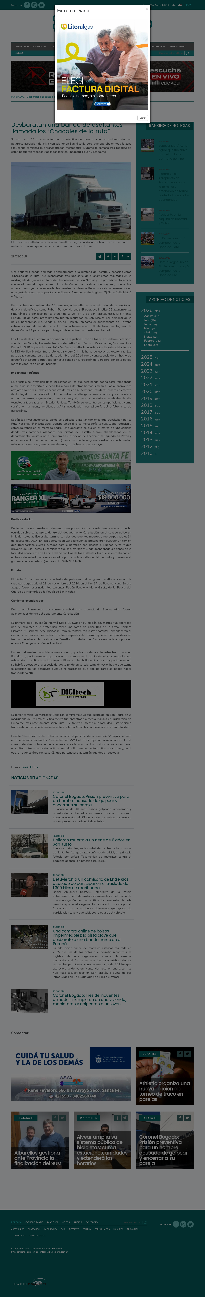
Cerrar (142, 117)
